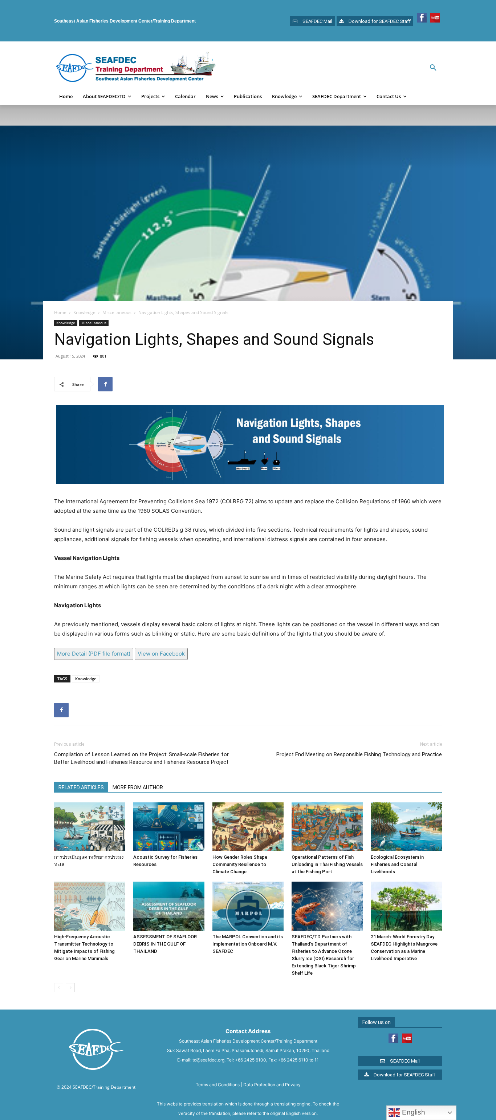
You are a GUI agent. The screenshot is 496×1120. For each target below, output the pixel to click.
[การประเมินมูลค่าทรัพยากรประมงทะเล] (89, 826)
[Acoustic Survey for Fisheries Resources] (168, 826)
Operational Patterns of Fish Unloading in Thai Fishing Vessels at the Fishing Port (327, 864)
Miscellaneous (116, 312)
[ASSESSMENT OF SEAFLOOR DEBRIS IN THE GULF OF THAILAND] (168, 906)
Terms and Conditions (218, 1084)
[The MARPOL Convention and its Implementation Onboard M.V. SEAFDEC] (248, 906)
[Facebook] (105, 384)
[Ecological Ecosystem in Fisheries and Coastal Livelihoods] (406, 826)
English (412, 1112)
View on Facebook (161, 653)
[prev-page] (58, 987)
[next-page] (70, 987)
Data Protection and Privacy (272, 1084)
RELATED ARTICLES (81, 787)
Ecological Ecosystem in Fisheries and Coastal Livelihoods (397, 864)
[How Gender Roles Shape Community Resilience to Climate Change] (248, 826)
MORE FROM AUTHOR (138, 787)
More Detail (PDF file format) (93, 653)
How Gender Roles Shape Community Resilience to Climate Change (239, 864)
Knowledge (84, 312)
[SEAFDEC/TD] (135, 68)
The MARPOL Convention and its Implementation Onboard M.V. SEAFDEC (247, 944)
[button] (433, 68)
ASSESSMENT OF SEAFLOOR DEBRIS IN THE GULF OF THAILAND (165, 944)
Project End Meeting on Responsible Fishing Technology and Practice (359, 754)
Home (60, 312)
